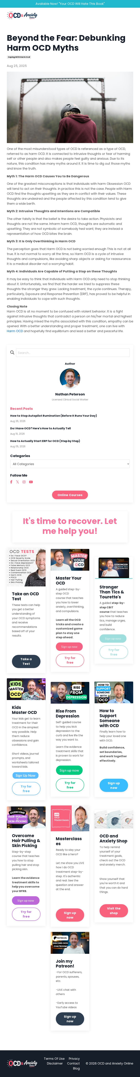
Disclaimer (55, 1063)
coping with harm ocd (19, 57)
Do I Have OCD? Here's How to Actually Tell (40, 428)
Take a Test (26, 661)
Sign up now (114, 785)
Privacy (74, 1058)
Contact (73, 1063)
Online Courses (70, 495)
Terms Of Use (54, 1058)
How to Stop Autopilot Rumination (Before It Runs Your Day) (53, 415)
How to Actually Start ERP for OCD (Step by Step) (45, 441)
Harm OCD (15, 331)
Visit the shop (114, 910)
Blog (76, 1068)
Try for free (70, 660)
